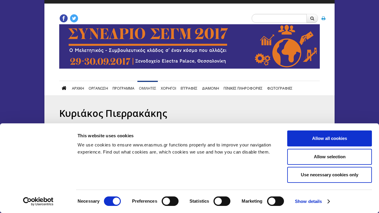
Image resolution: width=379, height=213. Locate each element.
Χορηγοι (168, 88)
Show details (308, 201)
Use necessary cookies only (329, 174)
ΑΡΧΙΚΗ (78, 88)
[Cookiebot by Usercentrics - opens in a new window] (38, 201)
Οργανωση (98, 88)
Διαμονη (210, 88)
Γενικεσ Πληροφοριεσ (243, 88)
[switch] (170, 201)
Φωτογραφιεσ (280, 88)
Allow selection (330, 156)
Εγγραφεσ (189, 88)
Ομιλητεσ (147, 88)
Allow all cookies (329, 138)
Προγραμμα (123, 88)
